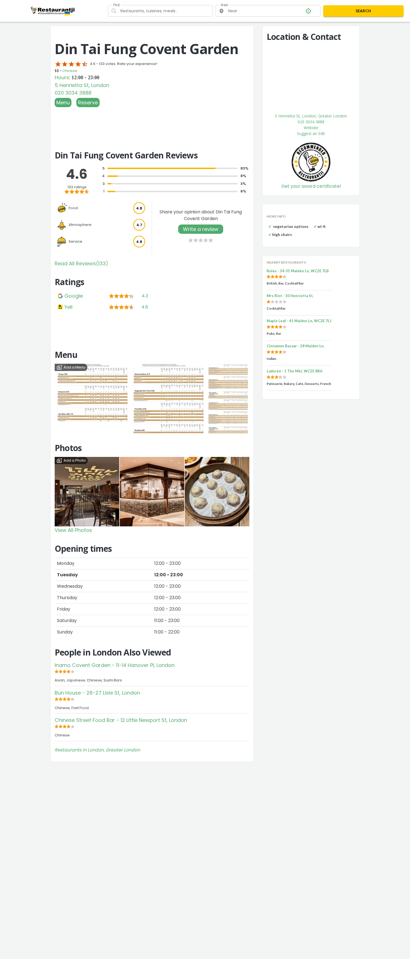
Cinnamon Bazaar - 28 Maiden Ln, (295, 346)
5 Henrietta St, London (82, 85)
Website (311, 127)
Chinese (69, 70)
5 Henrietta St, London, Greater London (311, 116)
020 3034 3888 (73, 92)
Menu (63, 102)
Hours (62, 77)
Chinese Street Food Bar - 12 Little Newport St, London (121, 720)
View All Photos (73, 530)
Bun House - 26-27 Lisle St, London (97, 692)
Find (116, 5)
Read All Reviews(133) (81, 263)
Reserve (88, 102)
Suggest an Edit (311, 133)
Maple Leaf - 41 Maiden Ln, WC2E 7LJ (299, 321)
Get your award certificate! (311, 186)
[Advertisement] (152, 122)
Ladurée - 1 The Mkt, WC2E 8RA (294, 371)
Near (224, 5)
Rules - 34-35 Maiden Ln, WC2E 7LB (298, 271)
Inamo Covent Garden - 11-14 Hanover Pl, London (115, 665)
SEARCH (363, 11)
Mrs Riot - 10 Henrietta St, (290, 295)
